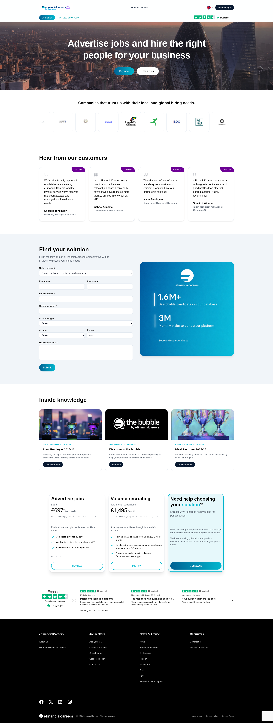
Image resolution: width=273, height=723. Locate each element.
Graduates (145, 664)
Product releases (139, 7)
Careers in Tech (97, 658)
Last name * (93, 281)
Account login (224, 7)
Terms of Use (196, 716)
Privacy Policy (212, 716)
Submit (47, 367)
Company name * (48, 306)
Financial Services (149, 647)
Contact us (47, 17)
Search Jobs (95, 653)
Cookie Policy (228, 716)
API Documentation (199, 647)
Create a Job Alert (98, 647)
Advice (143, 670)
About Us (43, 641)
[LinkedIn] (60, 702)
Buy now (124, 71)
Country (43, 330)
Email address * (47, 293)
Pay (141, 676)
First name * (45, 281)
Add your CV (95, 641)
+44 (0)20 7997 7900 (68, 17)
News (142, 641)
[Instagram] (70, 702)
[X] (51, 702)
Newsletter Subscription (151, 681)
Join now (116, 464)
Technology (145, 653)
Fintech (143, 658)
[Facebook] (41, 702)
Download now (53, 464)
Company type (46, 318)
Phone (90, 330)
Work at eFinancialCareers (52, 647)
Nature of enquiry (48, 268)
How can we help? (48, 342)
